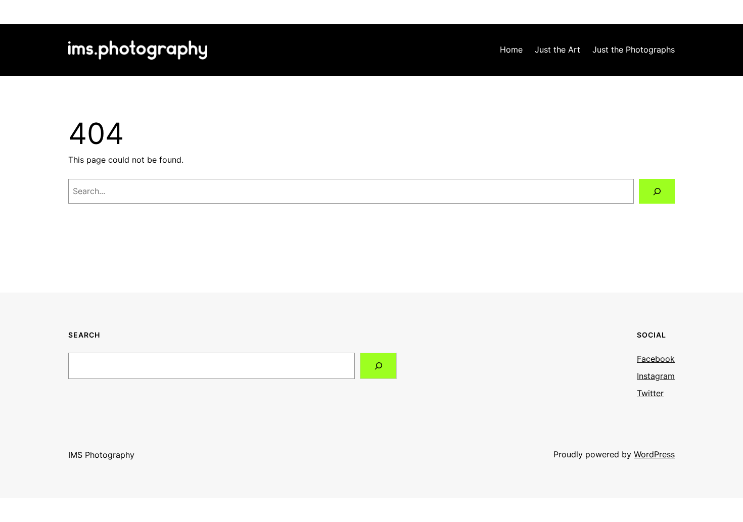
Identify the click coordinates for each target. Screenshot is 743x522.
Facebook (656, 359)
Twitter (650, 393)
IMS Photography (101, 455)
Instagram (656, 376)
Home (511, 49)
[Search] (657, 191)
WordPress (654, 454)
